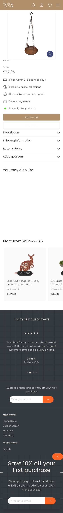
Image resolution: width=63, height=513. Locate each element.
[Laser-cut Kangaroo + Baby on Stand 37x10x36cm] (25, 273)
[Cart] (50, 5)
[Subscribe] (50, 500)
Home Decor (10, 421)
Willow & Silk (32, 241)
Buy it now (31, 125)
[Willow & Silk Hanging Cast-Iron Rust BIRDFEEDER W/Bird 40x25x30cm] (25, 203)
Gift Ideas (8, 435)
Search (7, 449)
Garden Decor (11, 425)
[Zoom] (50, 54)
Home (6, 60)
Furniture (8, 430)
